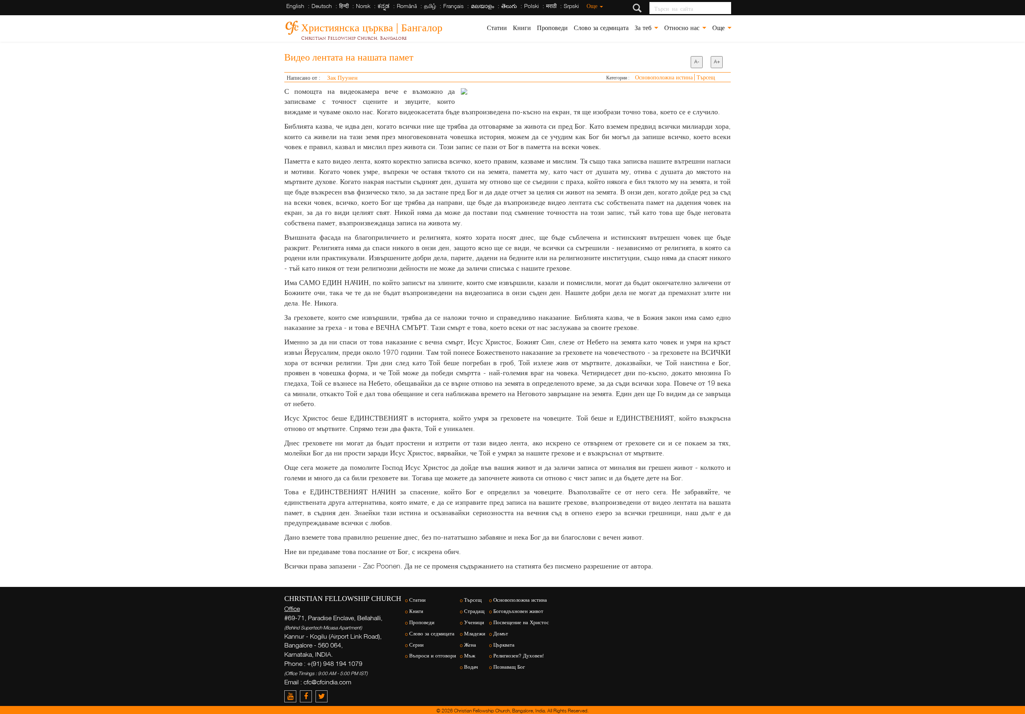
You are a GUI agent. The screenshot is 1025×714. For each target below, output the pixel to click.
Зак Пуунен (342, 77)
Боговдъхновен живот (518, 611)
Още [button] (719, 28)
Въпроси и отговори (432, 656)
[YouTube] (292, 696)
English (295, 5)
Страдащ (474, 611)
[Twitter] (323, 696)
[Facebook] (308, 696)
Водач (471, 667)
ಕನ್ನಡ (384, 5)
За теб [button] (644, 28)
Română (407, 5)
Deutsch (322, 5)
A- (696, 62)
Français (453, 5)
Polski (531, 5)
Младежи (474, 634)
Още (593, 5)
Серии (416, 645)
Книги (522, 28)
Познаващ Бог (509, 667)
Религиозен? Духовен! (518, 656)
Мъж (469, 656)
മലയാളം (482, 5)
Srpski (571, 5)
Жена (470, 645)
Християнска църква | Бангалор (371, 26)
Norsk (363, 5)
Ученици (474, 622)
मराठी (551, 5)
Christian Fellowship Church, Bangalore (354, 38)
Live (930, 573)
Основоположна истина (664, 77)
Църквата (504, 645)
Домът (500, 634)
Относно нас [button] (682, 28)
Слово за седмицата (601, 28)
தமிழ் (430, 5)
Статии (497, 28)
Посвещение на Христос (521, 622)
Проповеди (552, 28)
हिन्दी (344, 5)
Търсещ (706, 77)
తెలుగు (509, 5)
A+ (717, 62)
